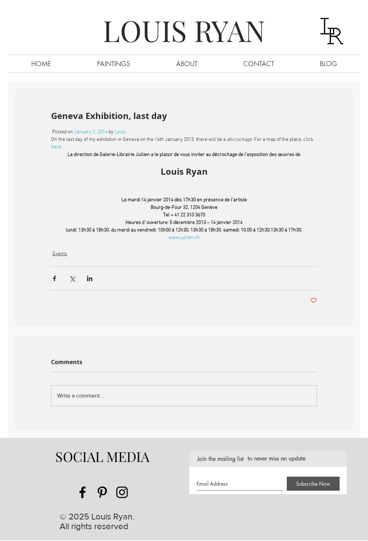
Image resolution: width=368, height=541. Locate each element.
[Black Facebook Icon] (82, 492)
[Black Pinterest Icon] (102, 492)
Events (59, 254)
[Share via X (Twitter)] (72, 278)
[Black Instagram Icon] (122, 492)
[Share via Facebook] (54, 278)
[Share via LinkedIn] (89, 278)
